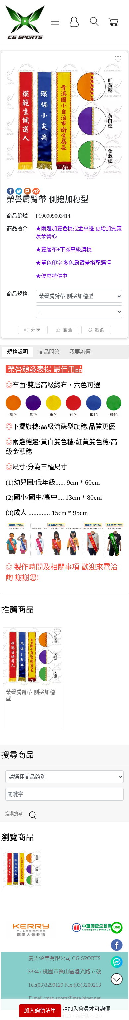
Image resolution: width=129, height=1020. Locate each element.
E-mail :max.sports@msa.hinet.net (64, 998)
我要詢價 (80, 352)
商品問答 (49, 352)
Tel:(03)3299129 (45, 985)
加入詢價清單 (40, 1010)
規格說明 (17, 352)
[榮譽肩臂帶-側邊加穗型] (64, 120)
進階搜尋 (13, 813)
